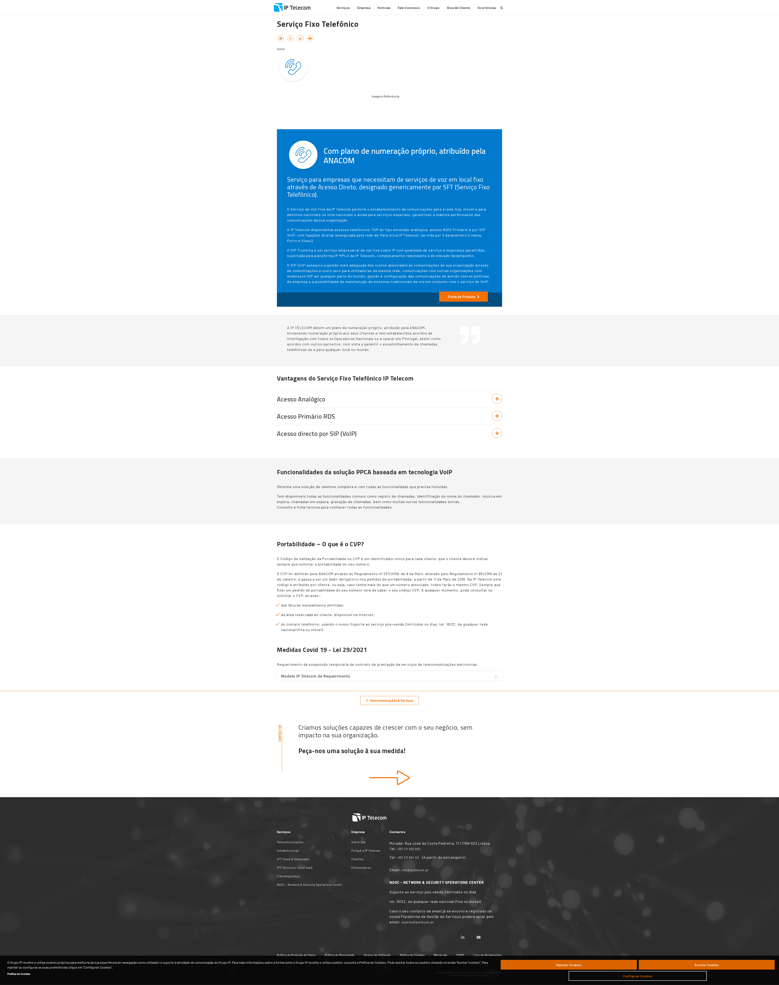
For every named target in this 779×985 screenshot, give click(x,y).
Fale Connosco (409, 8)
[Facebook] (281, 38)
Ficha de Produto (462, 296)
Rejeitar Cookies (568, 965)
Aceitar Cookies (707, 965)
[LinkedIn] (300, 38)
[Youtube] (483, 936)
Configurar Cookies (637, 976)
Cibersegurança (288, 876)
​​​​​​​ (389, 778)
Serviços (343, 8)
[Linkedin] (467, 936)
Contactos (280, 733)
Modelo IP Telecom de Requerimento (315, 676)
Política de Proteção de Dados (296, 955)
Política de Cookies (18, 973)
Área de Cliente (458, 8)
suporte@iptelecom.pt (417, 922)
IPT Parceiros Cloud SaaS (295, 867)
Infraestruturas (288, 850)
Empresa (363, 8)
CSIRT (460, 955)
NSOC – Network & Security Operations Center (309, 884)
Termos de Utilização (377, 955)
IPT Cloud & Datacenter (293, 859)
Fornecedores (361, 867)
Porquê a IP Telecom (365, 850)
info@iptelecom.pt (415, 870)
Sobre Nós (358, 842)
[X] (290, 38)
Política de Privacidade (339, 955)
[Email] (310, 38)
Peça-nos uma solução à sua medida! (352, 751)
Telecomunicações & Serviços (391, 700)
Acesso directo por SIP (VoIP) (317, 434)
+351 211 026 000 (408, 849)
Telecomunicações (290, 842)
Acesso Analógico (301, 399)
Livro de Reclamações (487, 955)
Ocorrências (487, 8)
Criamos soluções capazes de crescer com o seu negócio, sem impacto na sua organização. (385, 731)
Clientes (357, 859)
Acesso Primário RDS (306, 416)
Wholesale (440, 955)
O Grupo (433, 8)
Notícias (384, 8)
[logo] (292, 7)
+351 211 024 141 (408, 857)
